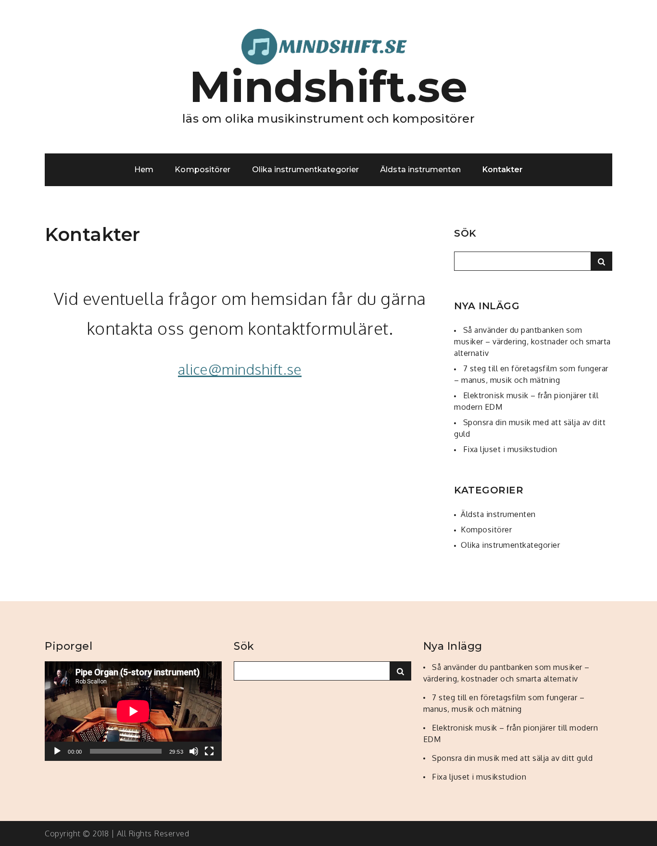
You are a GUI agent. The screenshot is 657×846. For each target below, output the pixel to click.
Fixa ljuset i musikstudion (510, 449)
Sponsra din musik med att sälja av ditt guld (512, 758)
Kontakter (502, 169)
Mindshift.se (329, 86)
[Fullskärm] (209, 751)
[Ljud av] (194, 751)
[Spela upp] (57, 751)
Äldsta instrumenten (420, 169)
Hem (143, 169)
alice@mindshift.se (240, 369)
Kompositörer (202, 169)
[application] (133, 711)
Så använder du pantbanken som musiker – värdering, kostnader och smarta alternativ (532, 341)
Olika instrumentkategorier (305, 169)
